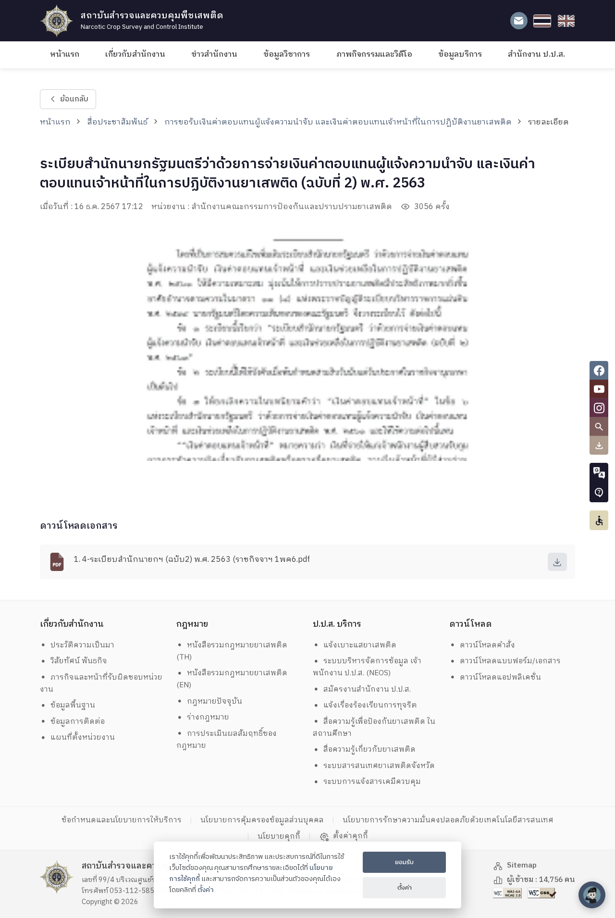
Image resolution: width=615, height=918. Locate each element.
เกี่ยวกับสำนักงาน (135, 54)
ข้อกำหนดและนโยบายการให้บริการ (122, 820)
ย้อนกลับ (74, 99)
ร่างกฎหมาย (208, 717)
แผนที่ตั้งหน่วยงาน (82, 738)
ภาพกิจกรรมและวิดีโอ (374, 54)
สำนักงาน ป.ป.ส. (536, 54)
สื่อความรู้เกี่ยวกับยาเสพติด (369, 750)
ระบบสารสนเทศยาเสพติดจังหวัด (379, 766)
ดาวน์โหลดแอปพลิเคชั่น (500, 677)
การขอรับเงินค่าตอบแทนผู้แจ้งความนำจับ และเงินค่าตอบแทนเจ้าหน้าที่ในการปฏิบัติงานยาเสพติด (338, 122)
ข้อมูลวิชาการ (286, 54)
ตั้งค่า (205, 890)
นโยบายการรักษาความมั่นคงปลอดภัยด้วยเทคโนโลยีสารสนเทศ (448, 820)
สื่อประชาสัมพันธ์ (117, 122)
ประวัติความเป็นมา (82, 645)
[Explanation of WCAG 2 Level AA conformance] (508, 893)
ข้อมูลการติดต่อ (77, 722)
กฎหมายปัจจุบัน (214, 701)
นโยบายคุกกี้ (279, 836)
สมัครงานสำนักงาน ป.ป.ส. (367, 689)
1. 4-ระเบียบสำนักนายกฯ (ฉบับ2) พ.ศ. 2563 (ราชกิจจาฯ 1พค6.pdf (192, 559)
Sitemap (522, 865)
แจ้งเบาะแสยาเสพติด (359, 645)
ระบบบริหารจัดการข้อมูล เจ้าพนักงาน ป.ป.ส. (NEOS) (367, 667)
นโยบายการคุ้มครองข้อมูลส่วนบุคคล (262, 820)
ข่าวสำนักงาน (214, 54)
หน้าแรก (64, 54)
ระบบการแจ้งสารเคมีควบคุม (372, 782)
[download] (557, 562)
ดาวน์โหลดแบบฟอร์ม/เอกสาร (510, 661)
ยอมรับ (404, 862)
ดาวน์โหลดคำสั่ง (487, 645)
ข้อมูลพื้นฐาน (72, 705)
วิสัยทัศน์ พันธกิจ (78, 661)
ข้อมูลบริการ (460, 54)
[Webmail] (518, 20)
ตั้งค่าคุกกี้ (350, 836)
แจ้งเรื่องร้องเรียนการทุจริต (370, 705)
